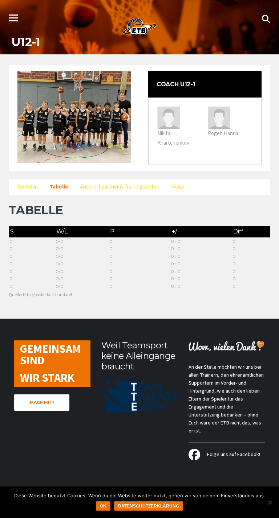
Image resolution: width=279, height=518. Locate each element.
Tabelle (58, 187)
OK (103, 506)
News (177, 187)
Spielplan (27, 187)
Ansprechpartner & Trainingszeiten (119, 187)
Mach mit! (42, 402)
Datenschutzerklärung (148, 506)
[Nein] (270, 502)
